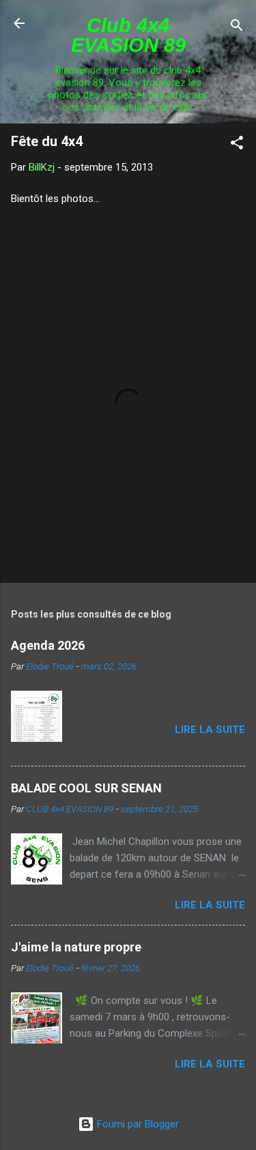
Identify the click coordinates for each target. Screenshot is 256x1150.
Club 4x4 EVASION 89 (128, 35)
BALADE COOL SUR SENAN (86, 788)
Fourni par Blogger (136, 1124)
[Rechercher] (237, 27)
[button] (237, 145)
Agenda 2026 (48, 645)
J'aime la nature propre (76, 947)
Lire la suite (210, 729)
